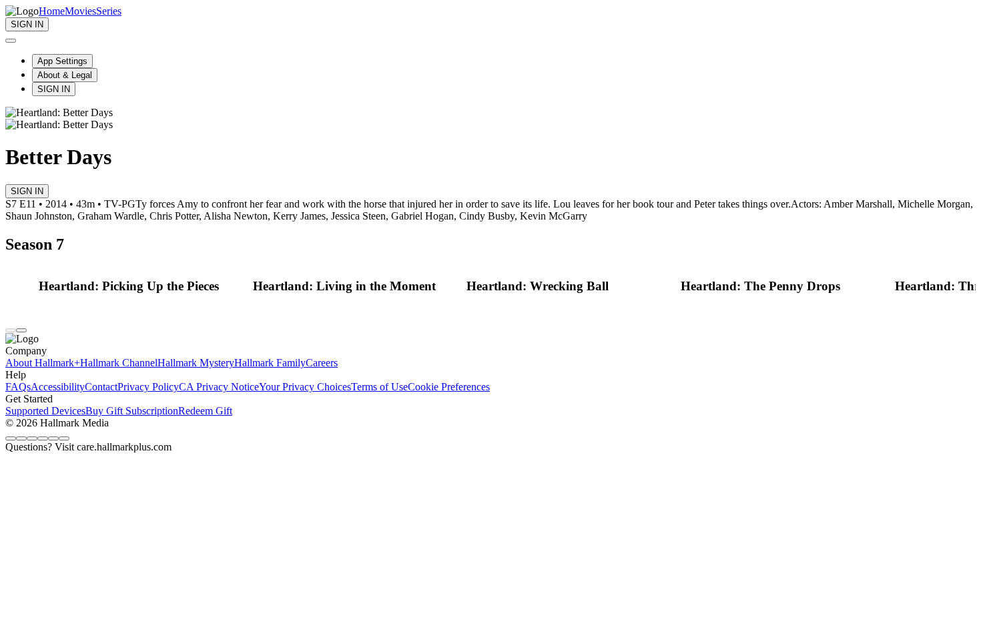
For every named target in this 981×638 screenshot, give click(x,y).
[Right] (21, 330)
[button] (142, 286)
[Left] (10, 330)
